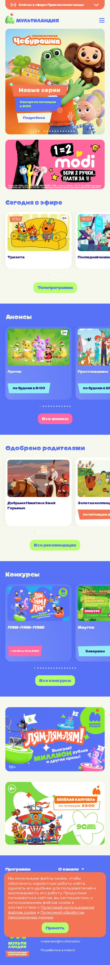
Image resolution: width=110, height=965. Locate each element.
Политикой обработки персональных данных (46, 915)
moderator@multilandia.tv (60, 941)
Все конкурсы (55, 680)
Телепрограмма (55, 287)
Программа (17, 869)
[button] (48, 275)
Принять (55, 927)
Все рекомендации (55, 545)
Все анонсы (55, 418)
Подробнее (34, 117)
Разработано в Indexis (58, 950)
